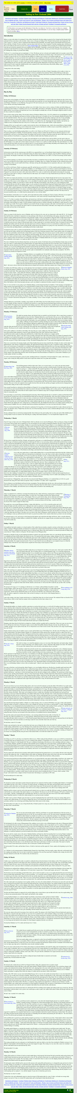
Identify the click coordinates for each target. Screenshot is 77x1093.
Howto (42, 9)
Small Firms (62, 9)
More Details (47, 3)
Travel (35, 9)
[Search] (71, 8)
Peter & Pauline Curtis (14, 1090)
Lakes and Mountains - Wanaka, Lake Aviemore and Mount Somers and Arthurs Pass (51, 20)
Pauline (51, 9)
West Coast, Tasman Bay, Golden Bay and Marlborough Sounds (19, 22)
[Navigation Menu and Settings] (6, 9)
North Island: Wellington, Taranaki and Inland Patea (48, 22)
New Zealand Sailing (33, 45)
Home (13, 9)
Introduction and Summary (11, 18)
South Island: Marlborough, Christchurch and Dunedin (58, 18)
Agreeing (22, 3)
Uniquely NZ (24, 9)
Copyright (6, 1090)
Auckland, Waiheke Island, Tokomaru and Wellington (31, 18)
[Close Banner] (72, 2)
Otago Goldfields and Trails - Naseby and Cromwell (17, 20)
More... (18, 31)
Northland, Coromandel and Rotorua (57, 24)
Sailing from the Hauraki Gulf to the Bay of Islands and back (33, 24)
